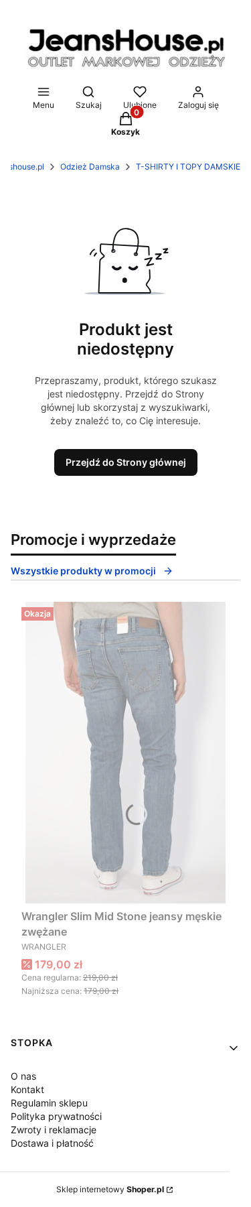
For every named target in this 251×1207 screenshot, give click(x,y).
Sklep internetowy (110, 1189)
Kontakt (27, 1089)
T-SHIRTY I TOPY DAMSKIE (188, 167)
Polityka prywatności (56, 1116)
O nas (23, 1076)
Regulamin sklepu (49, 1102)
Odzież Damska (90, 167)
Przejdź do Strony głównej (126, 462)
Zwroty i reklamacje (53, 1129)
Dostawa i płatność (52, 1143)
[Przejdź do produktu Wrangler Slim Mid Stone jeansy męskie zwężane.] (125, 752)
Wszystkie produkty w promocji (83, 570)
